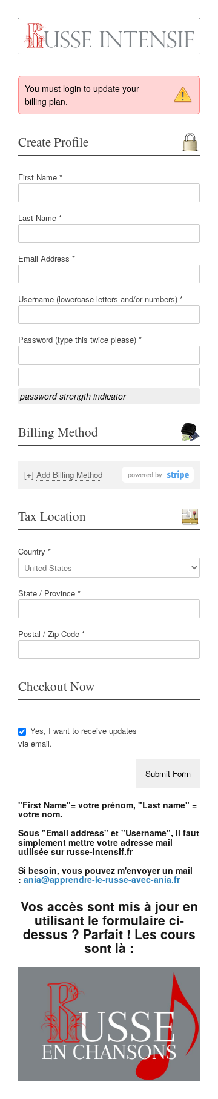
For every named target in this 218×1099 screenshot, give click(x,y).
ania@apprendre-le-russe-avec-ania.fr (102, 879)
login (72, 88)
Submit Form (168, 773)
